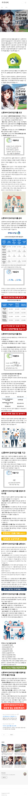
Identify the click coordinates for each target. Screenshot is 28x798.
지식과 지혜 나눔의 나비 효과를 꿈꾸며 (8, 774)
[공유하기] (5, 735)
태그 (6, 7)
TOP (25, 794)
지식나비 (5, 3)
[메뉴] (25, 3)
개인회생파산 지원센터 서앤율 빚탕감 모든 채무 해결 (10, 716)
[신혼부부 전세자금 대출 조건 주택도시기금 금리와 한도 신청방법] (14, 298)
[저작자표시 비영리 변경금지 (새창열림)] (16, 734)
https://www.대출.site (7, 723)
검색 (23, 3)
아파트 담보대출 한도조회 (9, 725)
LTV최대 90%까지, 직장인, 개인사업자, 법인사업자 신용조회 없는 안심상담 (14, 728)
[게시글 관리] (7, 735)
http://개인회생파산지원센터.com (10, 714)
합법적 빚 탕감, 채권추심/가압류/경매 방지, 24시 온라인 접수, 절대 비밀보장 (10, 718)
